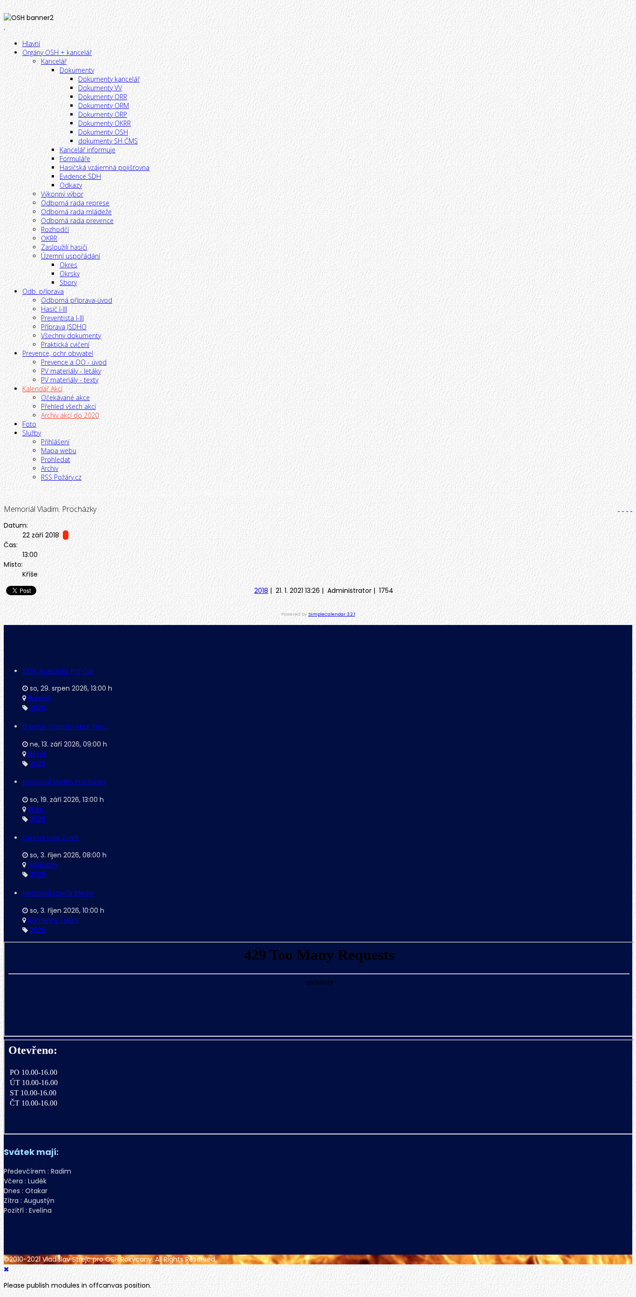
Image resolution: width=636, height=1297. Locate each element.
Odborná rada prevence (77, 220)
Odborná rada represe (75, 202)
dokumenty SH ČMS (108, 140)
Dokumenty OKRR (104, 123)
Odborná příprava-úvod (76, 300)
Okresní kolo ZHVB (50, 837)
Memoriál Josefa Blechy (58, 893)
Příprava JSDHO (64, 326)
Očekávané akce (65, 397)
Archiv (49, 468)
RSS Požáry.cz (61, 477)
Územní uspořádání (70, 255)
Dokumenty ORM (103, 105)
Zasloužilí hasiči (64, 247)
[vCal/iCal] (630, 508)
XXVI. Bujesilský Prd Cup (58, 670)
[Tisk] (622, 508)
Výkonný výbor (62, 194)
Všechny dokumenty (71, 335)
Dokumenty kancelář (109, 79)
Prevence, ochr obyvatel (57, 353)
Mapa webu (58, 450)
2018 (190, 492)
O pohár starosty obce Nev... (65, 726)
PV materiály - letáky (71, 371)
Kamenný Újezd (53, 920)
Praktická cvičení (65, 344)
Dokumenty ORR (102, 96)
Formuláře (75, 158)
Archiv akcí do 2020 (70, 415)
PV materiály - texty (69, 379)
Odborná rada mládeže (76, 211)
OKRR (49, 238)
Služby (31, 432)
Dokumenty (77, 70)
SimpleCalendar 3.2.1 (331, 614)
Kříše (35, 809)
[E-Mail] (626, 508)
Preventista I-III (62, 317)
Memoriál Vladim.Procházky (64, 781)
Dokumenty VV (100, 87)
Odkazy (71, 185)
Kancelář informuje (87, 149)
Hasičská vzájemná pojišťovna (104, 167)
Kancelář (54, 61)
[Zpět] (618, 508)
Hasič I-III (54, 309)
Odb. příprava (43, 291)
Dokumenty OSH (103, 132)
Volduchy (43, 864)
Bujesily (39, 698)
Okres (68, 264)
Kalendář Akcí (42, 388)
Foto (29, 424)
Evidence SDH (80, 176)
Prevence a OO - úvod (74, 362)
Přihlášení (55, 441)
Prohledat (55, 459)
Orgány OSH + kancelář (57, 52)
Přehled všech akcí (68, 406)
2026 (38, 708)
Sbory (68, 282)
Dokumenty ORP (102, 114)
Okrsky (70, 273)
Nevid (37, 754)
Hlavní (31, 43)
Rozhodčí (55, 229)
